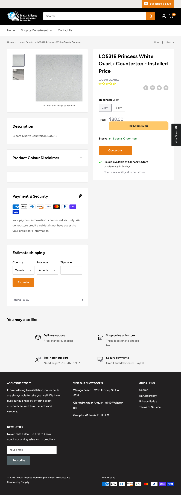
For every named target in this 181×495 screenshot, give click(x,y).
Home (11, 30)
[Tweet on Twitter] (159, 87)
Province (42, 262)
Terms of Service (150, 407)
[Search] (150, 16)
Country (18, 262)
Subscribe (18, 460)
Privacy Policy (148, 401)
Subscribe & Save (160, 3)
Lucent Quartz (25, 42)
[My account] (164, 16)
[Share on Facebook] (145, 87)
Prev (156, 42)
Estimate (23, 282)
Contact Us (65, 30)
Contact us (115, 150)
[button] (107, 84)
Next (168, 42)
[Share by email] (166, 87)
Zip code (66, 262)
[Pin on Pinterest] (152, 87)
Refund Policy (20, 299)
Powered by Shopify (18, 482)
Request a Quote (138, 125)
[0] (171, 16)
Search (143, 390)
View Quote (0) (176, 134)
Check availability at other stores (124, 172)
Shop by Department (34, 30)
